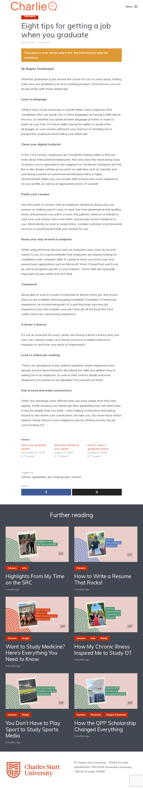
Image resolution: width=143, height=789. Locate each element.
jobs (67, 477)
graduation (39, 477)
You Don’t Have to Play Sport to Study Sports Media (33, 729)
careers (26, 477)
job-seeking (55, 477)
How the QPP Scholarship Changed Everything (105, 726)
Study (25, 638)
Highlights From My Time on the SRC (35, 579)
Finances (96, 714)
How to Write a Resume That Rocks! (102, 579)
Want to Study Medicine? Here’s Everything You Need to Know (35, 652)
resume (76, 477)
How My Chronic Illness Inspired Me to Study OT (103, 649)
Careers (29, 16)
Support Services (116, 714)
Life (24, 568)
